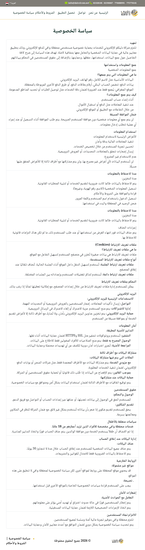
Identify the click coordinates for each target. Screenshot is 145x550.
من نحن (92, 13)
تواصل (82, 13)
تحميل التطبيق (66, 13)
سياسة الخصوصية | (18, 538)
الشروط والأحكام (45, 13)
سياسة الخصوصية (23, 13)
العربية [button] (13, 3)
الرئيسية (103, 13)
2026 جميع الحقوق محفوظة (71, 541)
